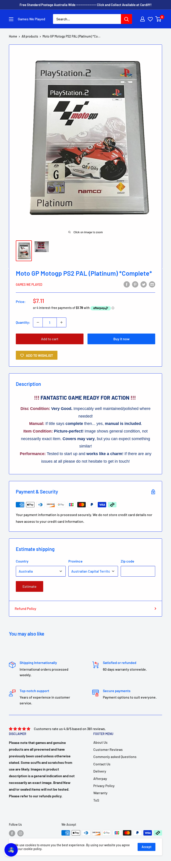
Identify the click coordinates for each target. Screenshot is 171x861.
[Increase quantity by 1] (61, 322)
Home (13, 36)
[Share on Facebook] (127, 284)
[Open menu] (11, 19)
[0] (158, 19)
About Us (100, 742)
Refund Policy (25, 608)
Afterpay (100, 778)
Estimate (29, 586)
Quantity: (23, 322)
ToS (96, 800)
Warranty (100, 793)
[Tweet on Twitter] (143, 284)
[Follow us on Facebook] (12, 833)
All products (30, 36)
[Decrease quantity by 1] (38, 322)
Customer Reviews (108, 749)
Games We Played (29, 284)
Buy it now (121, 339)
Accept (146, 847)
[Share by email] (152, 284)
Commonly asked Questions (114, 756)
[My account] (142, 19)
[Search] (126, 19)
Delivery (99, 771)
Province (75, 561)
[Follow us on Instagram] (20, 833)
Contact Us (101, 764)
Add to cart (49, 339)
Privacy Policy (104, 785)
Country (22, 561)
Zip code (127, 561)
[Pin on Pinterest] (135, 284)
